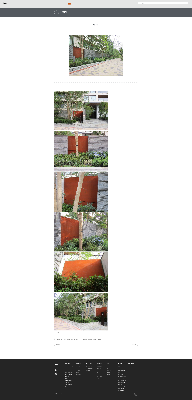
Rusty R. (85, 339)
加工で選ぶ (99, 363)
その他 (94, 339)
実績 (108, 363)
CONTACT (75, 4)
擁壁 (72, 339)
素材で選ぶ (78, 363)
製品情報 (67, 363)
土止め (80, 339)
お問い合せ (131, 363)
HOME (34, 4)
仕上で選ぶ (89, 363)
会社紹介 (120, 363)
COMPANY (59, 4)
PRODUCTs (40, 4)
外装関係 (99, 339)
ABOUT (52, 4)
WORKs (47, 4)
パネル (68, 339)
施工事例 (76, 339)
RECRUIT (66, 4)
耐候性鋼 (90, 339)
